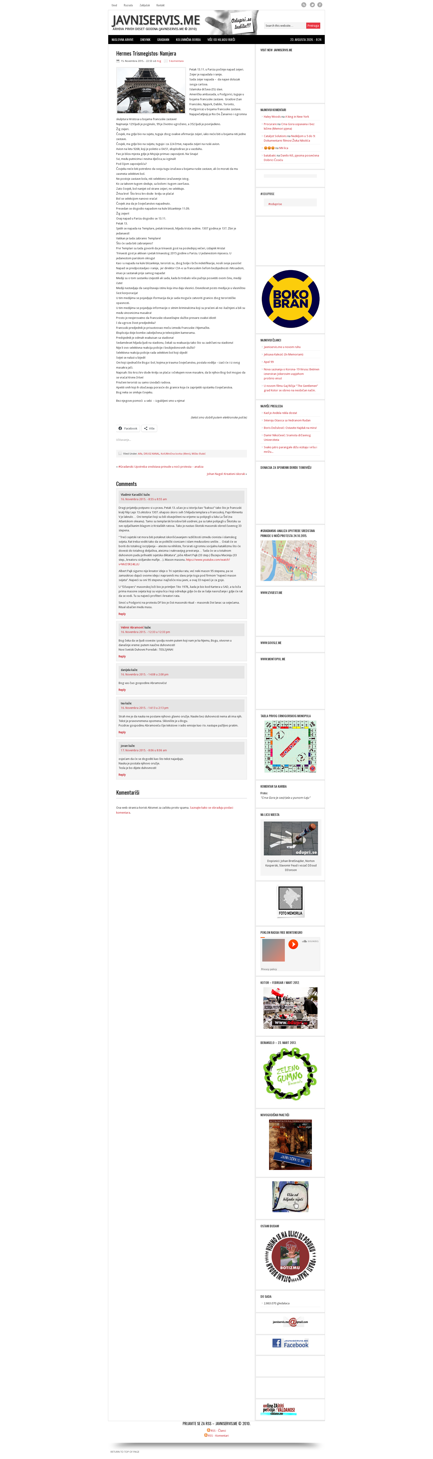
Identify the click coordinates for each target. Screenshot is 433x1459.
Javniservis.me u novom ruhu (282, 347)
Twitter (312, 4)
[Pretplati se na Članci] (208, 1430)
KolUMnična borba (188, 39)
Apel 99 (269, 362)
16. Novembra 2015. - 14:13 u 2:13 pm (144, 708)
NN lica (283, 148)
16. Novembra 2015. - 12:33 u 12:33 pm (145, 632)
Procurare (270, 124)
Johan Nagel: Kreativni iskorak (226, 474)
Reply (122, 614)
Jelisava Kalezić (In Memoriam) (283, 354)
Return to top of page (125, 1451)
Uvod (114, 5)
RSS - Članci (218, 1430)
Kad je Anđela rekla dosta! (280, 413)
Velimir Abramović (132, 627)
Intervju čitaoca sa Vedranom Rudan (287, 420)
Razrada (128, 5)
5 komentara (176, 61)
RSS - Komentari (218, 1435)
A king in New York (297, 116)
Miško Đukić (199, 453)
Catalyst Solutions (275, 136)
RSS (303, 4)
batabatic (270, 155)
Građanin (163, 39)
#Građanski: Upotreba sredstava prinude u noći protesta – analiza (160, 466)
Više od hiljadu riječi (221, 39)
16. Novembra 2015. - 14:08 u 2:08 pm (144, 674)
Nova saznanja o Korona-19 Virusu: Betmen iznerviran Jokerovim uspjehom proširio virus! (291, 374)
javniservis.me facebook (319, 4)
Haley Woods (272, 116)
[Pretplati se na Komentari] (205, 1435)
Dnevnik (145, 39)
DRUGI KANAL (151, 453)
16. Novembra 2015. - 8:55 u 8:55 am (144, 499)
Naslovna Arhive (123, 39)
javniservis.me (156, 20)
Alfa (140, 453)
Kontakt (160, 5)
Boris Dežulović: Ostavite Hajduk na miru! (290, 428)
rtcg (159, 61)
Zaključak (145, 5)
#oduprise (267, 193)
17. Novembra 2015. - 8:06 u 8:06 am (144, 750)
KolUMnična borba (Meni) (175, 453)
